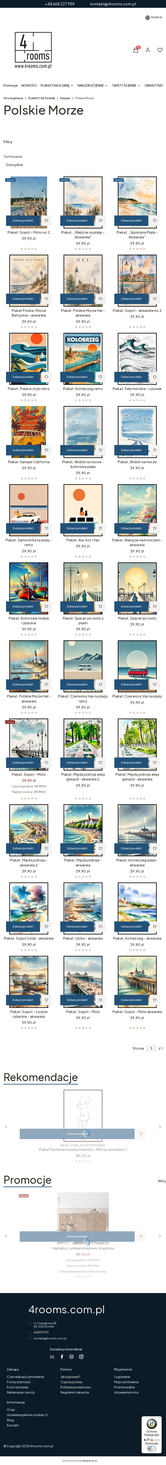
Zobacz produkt (23, 220)
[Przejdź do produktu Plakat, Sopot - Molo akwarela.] (137, 982)
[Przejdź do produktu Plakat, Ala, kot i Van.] (83, 510)
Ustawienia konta (126, 1392)
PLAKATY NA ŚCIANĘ (41, 98)
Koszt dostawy (18, 1387)
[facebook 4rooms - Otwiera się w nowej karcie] (61, 1356)
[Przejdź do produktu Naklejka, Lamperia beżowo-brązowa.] (83, 1218)
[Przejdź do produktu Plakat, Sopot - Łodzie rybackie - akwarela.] (28, 982)
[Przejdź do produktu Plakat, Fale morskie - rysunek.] (137, 359)
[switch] (151, 1448)
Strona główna (13, 98)
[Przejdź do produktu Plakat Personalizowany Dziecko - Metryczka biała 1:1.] (83, 1116)
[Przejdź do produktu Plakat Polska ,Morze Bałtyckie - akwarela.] (28, 281)
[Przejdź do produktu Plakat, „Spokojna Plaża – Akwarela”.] (137, 202)
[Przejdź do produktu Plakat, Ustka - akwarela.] (83, 908)
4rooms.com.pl (66, 1309)
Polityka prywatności (76, 1387)
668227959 (41, 1332)
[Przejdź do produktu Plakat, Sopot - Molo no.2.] (28, 202)
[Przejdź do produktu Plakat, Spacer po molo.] (137, 588)
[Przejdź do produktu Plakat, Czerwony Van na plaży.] (137, 666)
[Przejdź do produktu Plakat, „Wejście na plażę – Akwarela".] (83, 202)
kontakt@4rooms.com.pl (50, 1338)
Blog (10, 1420)
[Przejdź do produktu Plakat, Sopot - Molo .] (28, 745)
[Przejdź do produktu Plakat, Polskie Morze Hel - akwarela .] (83, 281)
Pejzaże (65, 98)
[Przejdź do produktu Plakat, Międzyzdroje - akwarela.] (83, 830)
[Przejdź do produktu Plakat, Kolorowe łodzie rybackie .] (28, 588)
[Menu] (159, 1418)
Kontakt (13, 1425)
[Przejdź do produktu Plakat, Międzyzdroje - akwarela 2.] (28, 830)
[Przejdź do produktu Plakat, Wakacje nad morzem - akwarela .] (137, 510)
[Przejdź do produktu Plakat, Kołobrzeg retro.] (83, 359)
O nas (11, 1410)
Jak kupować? (70, 1377)
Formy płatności (19, 1382)
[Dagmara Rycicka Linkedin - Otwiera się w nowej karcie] (52, 1356)
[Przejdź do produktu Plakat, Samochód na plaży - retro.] (28, 510)
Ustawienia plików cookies (26, 1415)
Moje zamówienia (126, 1382)
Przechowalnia (124, 1387)
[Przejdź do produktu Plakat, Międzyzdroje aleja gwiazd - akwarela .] (137, 745)
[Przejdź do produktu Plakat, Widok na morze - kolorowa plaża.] (83, 432)
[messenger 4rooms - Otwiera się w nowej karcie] (71, 1356)
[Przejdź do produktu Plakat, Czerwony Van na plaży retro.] (83, 666)
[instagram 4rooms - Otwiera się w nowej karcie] (81, 1356)
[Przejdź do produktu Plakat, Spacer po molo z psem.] (83, 588)
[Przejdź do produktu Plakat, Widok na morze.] (137, 432)
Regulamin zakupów (75, 1392)
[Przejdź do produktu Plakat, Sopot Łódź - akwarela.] (28, 908)
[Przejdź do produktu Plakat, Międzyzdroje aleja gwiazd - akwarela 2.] (83, 745)
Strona (138, 1048)
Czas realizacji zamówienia (25, 1377)
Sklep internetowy (78, 1460)
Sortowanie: (13, 156)
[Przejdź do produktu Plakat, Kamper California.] (28, 432)
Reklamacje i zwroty (21, 1392)
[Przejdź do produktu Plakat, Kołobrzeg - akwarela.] (137, 908)
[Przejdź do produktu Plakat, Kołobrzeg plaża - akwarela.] (137, 830)
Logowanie (122, 1377)
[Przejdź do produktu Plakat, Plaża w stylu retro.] (28, 359)
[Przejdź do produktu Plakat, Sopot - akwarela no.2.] (137, 281)
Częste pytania (71, 1382)
